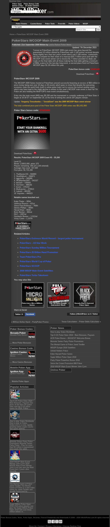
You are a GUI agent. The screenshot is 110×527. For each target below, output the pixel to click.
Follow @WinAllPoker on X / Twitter (84, 314)
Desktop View (15, 1)
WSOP (85, 24)
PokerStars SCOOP (29, 266)
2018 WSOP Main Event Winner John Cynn (68, 366)
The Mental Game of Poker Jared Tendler (67, 344)
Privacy (49, 526)
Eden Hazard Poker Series (61, 354)
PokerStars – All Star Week (33, 243)
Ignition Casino (18, 352)
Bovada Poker (18, 333)
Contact (41, 526)
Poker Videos (74, 24)
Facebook (30, 314)
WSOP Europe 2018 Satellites (62, 348)
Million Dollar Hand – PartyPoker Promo (31, 322)
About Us (33, 526)
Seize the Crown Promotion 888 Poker (66, 363)
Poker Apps (17, 4)
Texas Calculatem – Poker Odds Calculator (80, 322)
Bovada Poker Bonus (18, 335)
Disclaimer (57, 526)
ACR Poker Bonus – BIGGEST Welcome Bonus (70, 338)
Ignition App (16, 371)
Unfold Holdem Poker (59, 351)
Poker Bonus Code (31, 4)
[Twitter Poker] (57, 523)
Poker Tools (50, 24)
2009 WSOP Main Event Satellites (36, 270)
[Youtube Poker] (60, 523)
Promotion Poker (19, 7)
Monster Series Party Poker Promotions (67, 341)
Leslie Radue (54, 45)
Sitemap (66, 526)
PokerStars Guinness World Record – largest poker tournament (51, 238)
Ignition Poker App (17, 374)
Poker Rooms (21, 24)
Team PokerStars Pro (30, 257)
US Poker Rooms (32, 6)
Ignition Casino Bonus (16, 355)
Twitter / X (19, 314)
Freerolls (16, 9)
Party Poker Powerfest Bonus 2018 (65, 360)
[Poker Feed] (49, 523)
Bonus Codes (17, 6)
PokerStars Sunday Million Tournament (39, 247)
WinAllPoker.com (87, 517)
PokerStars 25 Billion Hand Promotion (39, 252)
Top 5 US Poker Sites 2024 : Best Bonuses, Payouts (72, 335)
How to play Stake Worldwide (62, 332)
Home (15, 20)
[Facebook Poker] (53, 523)
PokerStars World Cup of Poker (35, 261)
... (19, 381)
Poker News (33, 7)
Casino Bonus (36, 24)
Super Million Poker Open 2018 (63, 357)
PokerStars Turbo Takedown (34, 275)
